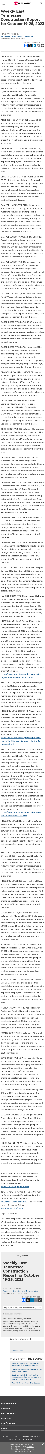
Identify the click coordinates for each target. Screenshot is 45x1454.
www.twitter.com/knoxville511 (14, 1202)
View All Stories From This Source (26, 1383)
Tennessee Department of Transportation (18, 36)
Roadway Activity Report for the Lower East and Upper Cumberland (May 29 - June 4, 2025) (26, 1377)
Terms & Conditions (9, 1436)
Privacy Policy (14, 1439)
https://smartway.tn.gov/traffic (15, 1187)
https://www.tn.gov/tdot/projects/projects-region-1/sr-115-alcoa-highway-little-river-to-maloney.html (21, 741)
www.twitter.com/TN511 (12, 1208)
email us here (17, 1350)
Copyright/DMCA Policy (30, 1436)
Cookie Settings (29, 1439)
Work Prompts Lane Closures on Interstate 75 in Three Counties (25, 1365)
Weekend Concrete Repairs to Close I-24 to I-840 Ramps (27, 1370)
